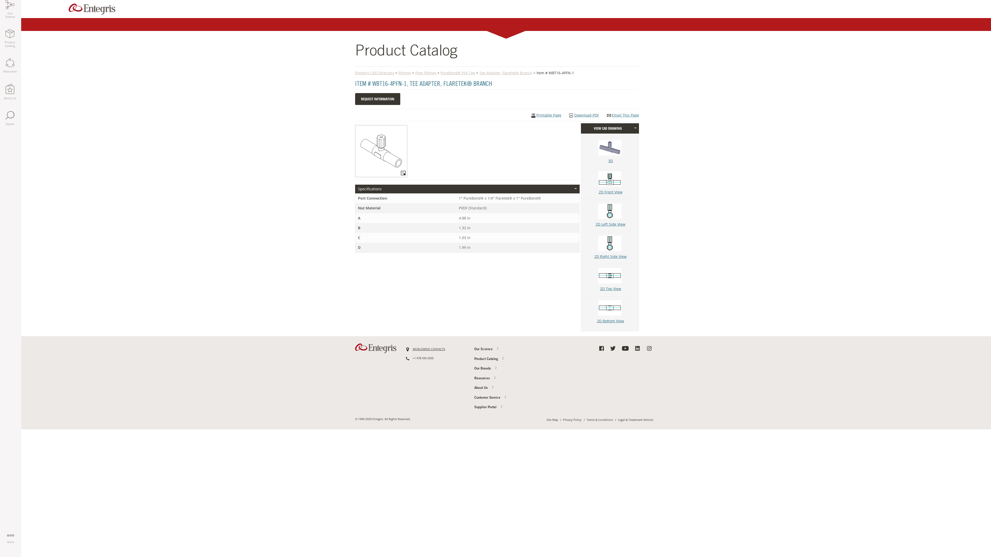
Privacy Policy (572, 420)
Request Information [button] (377, 98)
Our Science (484, 349)
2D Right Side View (610, 256)
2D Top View (610, 288)
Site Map (552, 420)
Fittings (404, 72)
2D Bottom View (610, 320)
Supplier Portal (486, 407)
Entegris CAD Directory (374, 72)
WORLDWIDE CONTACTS (429, 349)
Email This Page (625, 115)
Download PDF (586, 115)
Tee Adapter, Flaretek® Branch (505, 72)
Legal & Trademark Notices (635, 420)
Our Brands (483, 369)
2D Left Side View (610, 224)
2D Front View (610, 192)
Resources (482, 378)
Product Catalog (486, 359)
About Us (481, 388)
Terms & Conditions (600, 420)
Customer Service (487, 398)
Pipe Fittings (425, 72)
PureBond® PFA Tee (458, 72)
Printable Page (548, 115)
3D (610, 160)
